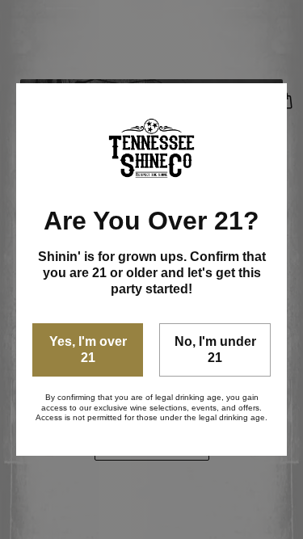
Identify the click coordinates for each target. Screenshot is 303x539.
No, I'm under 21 (215, 349)
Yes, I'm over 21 (88, 349)
